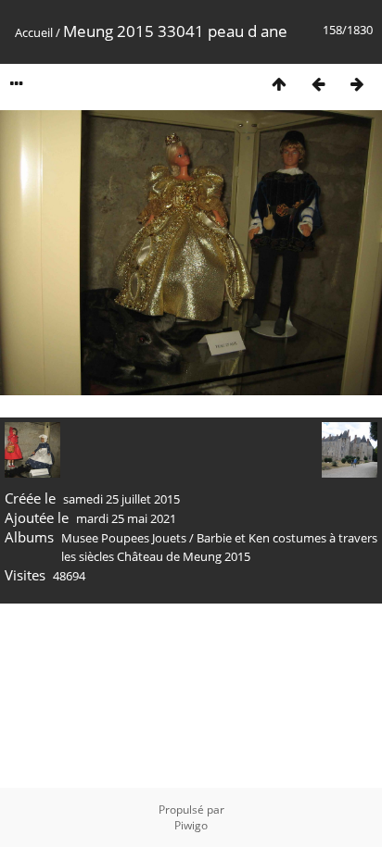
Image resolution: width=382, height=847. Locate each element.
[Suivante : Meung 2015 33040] (356, 83)
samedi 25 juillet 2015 (121, 499)
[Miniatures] (279, 83)
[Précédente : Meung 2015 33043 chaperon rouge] (318, 83)
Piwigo (191, 825)
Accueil (34, 32)
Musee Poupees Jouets (123, 537)
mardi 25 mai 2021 (126, 518)
